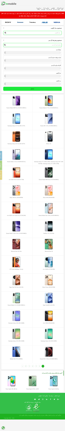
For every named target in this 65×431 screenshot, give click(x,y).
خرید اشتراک (60, 8)
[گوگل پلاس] (58, 399)
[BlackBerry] (32, 22)
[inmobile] (9, 3)
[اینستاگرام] (42, 399)
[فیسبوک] (50, 399)
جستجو (32, 88)
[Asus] (44, 22)
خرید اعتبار (57, 395)
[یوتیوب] (35, 399)
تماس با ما (46, 8)
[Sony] (8, 22)
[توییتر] (54, 399)
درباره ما (39, 8)
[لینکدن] (46, 399)
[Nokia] (57, 22)
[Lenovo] (20, 22)
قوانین (53, 8)
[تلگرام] (38, 399)
